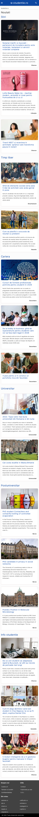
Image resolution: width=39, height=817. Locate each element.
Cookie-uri (4, 786)
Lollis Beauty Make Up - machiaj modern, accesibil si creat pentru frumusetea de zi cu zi (17, 95)
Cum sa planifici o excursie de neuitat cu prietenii (16, 232)
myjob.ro (4, 809)
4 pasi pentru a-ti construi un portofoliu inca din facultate (16, 377)
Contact (23, 786)
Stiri (3, 16)
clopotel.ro (4, 812)
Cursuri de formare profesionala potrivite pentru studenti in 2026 (17, 284)
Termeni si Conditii (7, 789)
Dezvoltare (32, 300)
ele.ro (3, 803)
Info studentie (9, 634)
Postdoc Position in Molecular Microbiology (16, 611)
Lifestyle (34, 113)
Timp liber (7, 157)
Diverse (34, 65)
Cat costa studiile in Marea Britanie (18, 463)
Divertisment (32, 203)
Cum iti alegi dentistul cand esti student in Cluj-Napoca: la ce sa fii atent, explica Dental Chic (18, 711)
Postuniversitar (10, 485)
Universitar (8, 388)
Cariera (5, 256)
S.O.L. (22, 792)
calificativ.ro (24, 800)
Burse (35, 534)
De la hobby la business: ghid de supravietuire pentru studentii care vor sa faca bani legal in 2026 (18, 330)
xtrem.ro (4, 806)
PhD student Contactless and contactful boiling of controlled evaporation (16, 513)
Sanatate (33, 729)
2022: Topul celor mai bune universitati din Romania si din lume (18, 418)
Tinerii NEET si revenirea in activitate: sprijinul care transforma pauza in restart (18, 145)
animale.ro (23, 803)
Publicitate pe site (26, 789)
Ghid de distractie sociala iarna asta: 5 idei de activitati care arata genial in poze (19, 188)
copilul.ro (23, 809)
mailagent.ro (24, 806)
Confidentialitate (6, 792)
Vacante (34, 249)
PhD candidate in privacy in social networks (18, 563)
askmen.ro (4, 800)
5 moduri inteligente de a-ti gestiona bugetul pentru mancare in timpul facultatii (19, 759)
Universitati (32, 434)
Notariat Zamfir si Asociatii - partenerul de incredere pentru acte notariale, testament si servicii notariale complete (19, 46)
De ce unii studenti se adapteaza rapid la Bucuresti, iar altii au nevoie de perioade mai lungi (19, 663)
